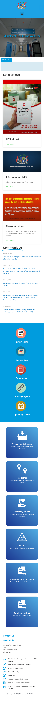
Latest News (22, 340)
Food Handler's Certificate (22, 578)
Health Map (22, 476)
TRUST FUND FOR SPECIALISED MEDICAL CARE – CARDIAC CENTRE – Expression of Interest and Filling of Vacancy (21, 270)
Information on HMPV (16, 175)
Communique (22, 358)
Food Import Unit (22, 612)
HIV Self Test (12, 137)
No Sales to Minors (15, 225)
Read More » (10, 143)
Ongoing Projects (22, 395)
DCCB (22, 544)
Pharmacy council (22, 510)
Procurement (22, 377)
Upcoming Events (22, 413)
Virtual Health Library (22, 442)
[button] (22, 13)
